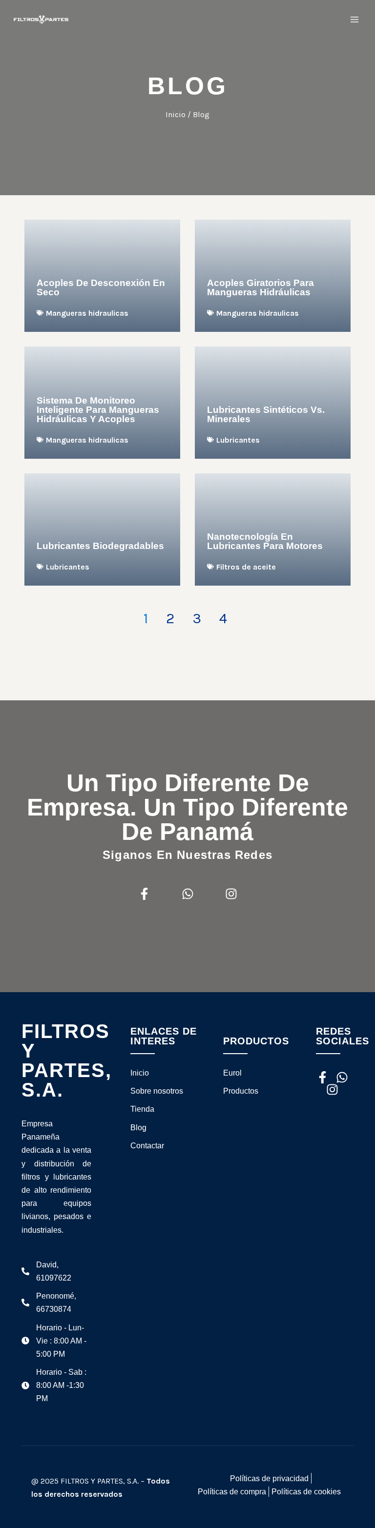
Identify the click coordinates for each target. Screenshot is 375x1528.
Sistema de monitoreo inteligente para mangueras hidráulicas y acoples (98, 409)
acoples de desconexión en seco (101, 287)
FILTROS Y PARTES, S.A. (66, 1060)
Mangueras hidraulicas (87, 313)
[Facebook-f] (144, 894)
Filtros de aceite (246, 566)
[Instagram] (231, 894)
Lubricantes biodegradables (100, 546)
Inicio (176, 114)
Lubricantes (238, 440)
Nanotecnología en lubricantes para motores (265, 541)
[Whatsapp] (187, 894)
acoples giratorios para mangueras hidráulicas (260, 287)
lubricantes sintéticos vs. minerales (266, 414)
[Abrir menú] (354, 19)
